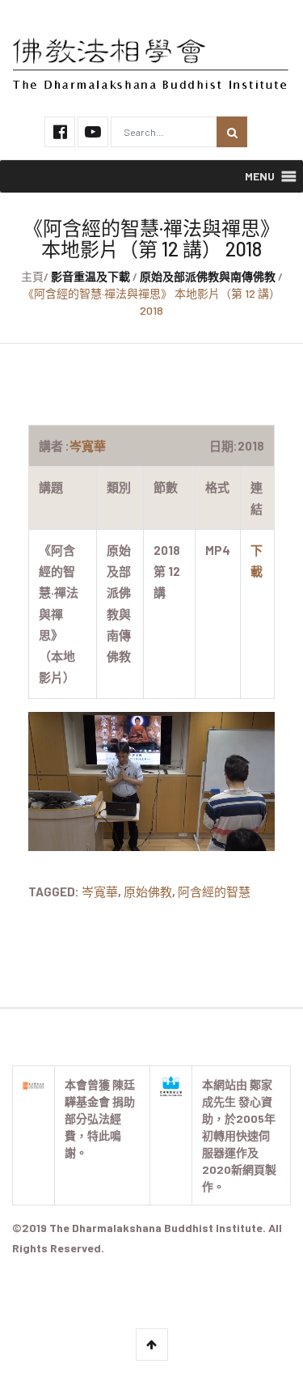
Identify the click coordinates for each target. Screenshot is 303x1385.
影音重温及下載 (90, 276)
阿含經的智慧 (214, 891)
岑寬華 (100, 891)
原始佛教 (148, 891)
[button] (260, 176)
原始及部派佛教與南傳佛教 (208, 276)
